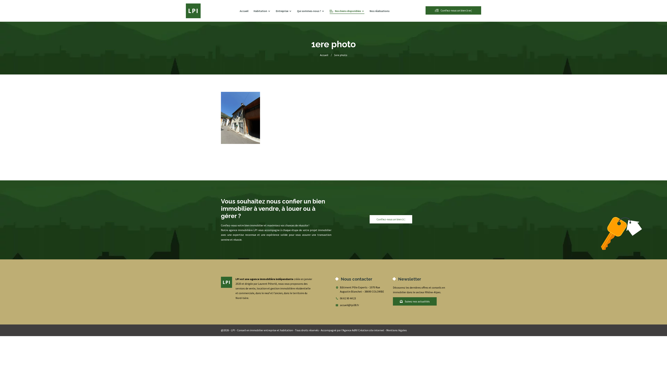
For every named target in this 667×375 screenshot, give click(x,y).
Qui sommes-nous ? (309, 11)
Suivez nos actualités (417, 301)
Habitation (260, 11)
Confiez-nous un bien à (456, 10)
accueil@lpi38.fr (349, 305)
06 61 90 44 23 (348, 298)
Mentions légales (396, 330)
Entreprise (282, 11)
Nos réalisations (379, 11)
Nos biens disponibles (348, 11)
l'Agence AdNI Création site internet (362, 330)
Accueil (244, 11)
